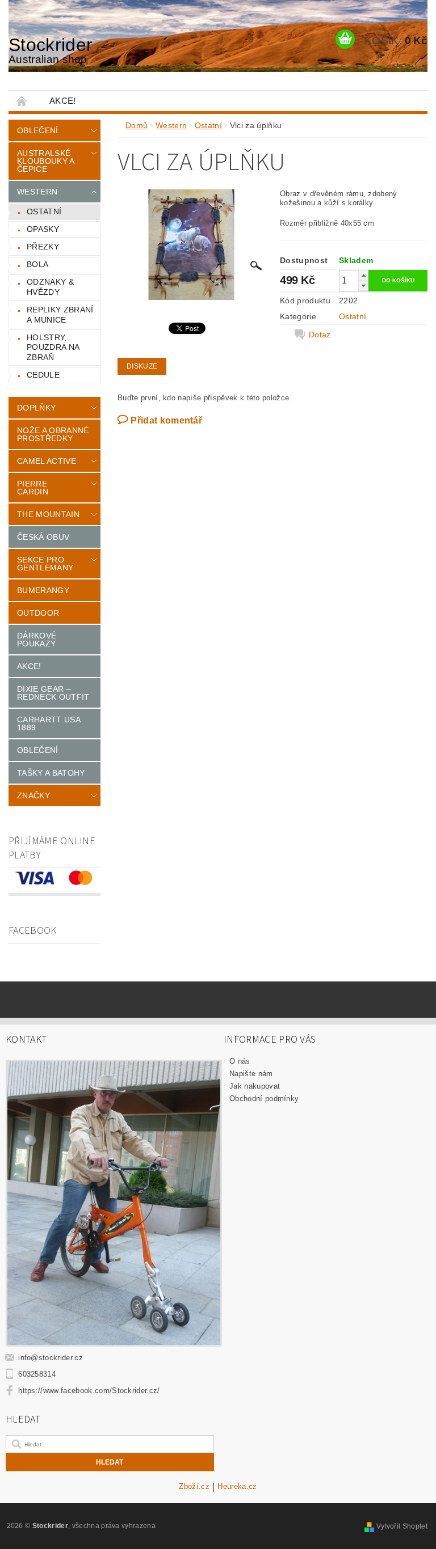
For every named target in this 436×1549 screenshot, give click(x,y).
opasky (43, 229)
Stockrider (51, 50)
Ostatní (44, 211)
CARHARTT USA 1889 (49, 723)
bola (37, 264)
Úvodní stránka (22, 101)
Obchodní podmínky (264, 1098)
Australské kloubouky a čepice (45, 161)
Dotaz (320, 334)
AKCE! (62, 100)
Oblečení (37, 130)
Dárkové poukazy (36, 639)
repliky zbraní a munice (60, 314)
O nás (239, 1061)
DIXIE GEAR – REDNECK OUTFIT (53, 692)
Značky (33, 795)
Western (37, 191)
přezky (43, 246)
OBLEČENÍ (37, 750)
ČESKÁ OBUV (43, 536)
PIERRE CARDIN (32, 487)
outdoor (38, 612)
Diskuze (142, 366)
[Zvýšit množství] (363, 275)
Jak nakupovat (254, 1086)
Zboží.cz (194, 1487)
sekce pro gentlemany (45, 563)
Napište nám (251, 1073)
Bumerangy (43, 590)
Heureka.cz (237, 1487)
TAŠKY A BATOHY (51, 772)
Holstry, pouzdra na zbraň (53, 347)
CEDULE (43, 374)
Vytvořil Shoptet (401, 1526)
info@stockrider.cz (50, 1357)
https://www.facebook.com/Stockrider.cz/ (89, 1390)
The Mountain (48, 514)
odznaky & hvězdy (50, 287)
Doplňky (36, 407)
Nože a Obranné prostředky (53, 434)
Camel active (46, 460)
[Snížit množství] (363, 285)
